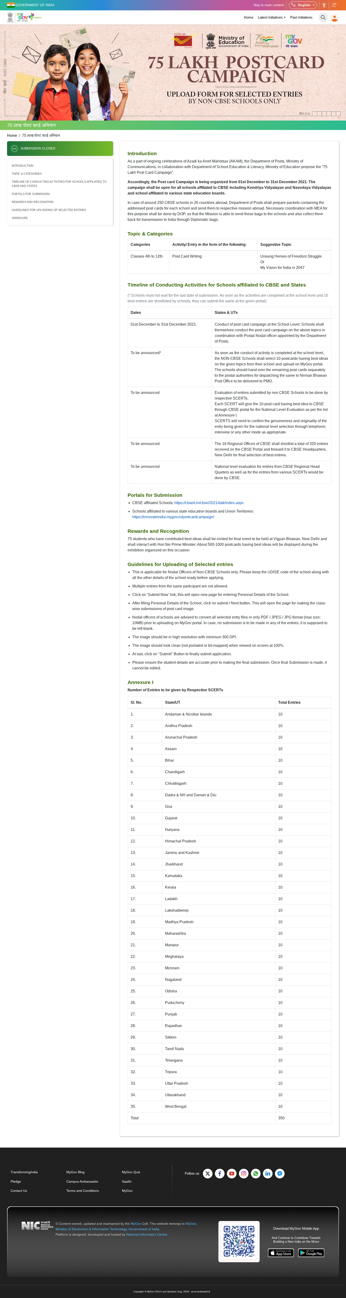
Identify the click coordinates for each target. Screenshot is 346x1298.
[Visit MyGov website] (239, 1241)
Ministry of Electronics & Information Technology (91, 1229)
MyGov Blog (75, 1172)
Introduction (22, 165)
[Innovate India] (36, 16)
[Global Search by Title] (323, 17)
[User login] (334, 17)
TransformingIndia (24, 1172)
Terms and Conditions (82, 1191)
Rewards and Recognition (32, 202)
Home (248, 17)
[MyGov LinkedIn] (268, 1173)
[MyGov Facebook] (220, 1173)
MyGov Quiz (131, 1172)
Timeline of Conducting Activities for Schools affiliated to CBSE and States (59, 184)
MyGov (127, 1191)
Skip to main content (268, 5)
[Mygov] (17, 17)
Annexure (20, 218)
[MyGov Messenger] (280, 1173)
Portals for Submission (31, 194)
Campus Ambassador (82, 1181)
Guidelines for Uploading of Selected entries (49, 210)
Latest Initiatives (270, 17)
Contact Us (19, 1191)
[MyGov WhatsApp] (256, 1173)
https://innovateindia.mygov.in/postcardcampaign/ (173, 517)
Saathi (126, 1181)
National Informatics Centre (146, 1234)
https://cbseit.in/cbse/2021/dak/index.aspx (209, 503)
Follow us (334, 5)
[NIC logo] (37, 1229)
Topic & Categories (27, 173)
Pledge (16, 1181)
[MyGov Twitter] (208, 1173)
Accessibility (324, 5)
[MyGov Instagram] (244, 1173)
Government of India (144, 1229)
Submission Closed (37, 148)
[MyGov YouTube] (232, 1173)
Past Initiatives (301, 17)
